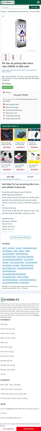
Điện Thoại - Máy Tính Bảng (10, 385)
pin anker (16, 265)
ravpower (19, 248)
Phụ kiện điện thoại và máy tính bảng (18, 11)
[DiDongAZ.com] (10, 2)
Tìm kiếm (34, 7)
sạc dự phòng (28, 259)
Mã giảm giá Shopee (7, 370)
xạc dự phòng (7, 265)
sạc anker (11, 248)
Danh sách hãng (6, 347)
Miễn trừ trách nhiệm (7, 338)
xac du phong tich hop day (27, 280)
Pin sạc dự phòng (34, 11)
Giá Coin (2, 425)
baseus (21, 251)
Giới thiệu (10, 177)
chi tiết (31, 177)
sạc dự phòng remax (9, 271)
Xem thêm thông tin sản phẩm (20, 237)
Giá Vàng (31, 424)
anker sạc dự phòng (27, 265)
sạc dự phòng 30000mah (25, 257)
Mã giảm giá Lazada (7, 365)
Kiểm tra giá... (7, 87)
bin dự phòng (24, 283)
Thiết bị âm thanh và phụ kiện (11, 389)
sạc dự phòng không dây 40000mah (14, 274)
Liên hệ (3, 374)
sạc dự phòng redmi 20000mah (12, 259)
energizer (5, 262)
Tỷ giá (12, 424)
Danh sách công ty (7, 351)
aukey (15, 251)
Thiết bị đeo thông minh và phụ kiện (13, 394)
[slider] (5, 57)
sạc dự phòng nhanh (9, 257)
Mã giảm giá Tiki (6, 361)
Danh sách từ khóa (7, 356)
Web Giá (37, 424)
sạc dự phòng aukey (9, 277)
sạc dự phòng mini (31, 262)
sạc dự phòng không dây (25, 268)
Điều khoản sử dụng (7, 333)
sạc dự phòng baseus (17, 262)
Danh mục (4, 342)
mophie (27, 251)
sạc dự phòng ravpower (10, 280)
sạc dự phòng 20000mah (10, 283)
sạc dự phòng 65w (8, 254)
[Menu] (38, 2)
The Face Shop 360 (21, 424)
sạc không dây (7, 251)
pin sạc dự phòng (22, 277)
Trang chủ (3, 11)
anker (4, 248)
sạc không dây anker (29, 248)
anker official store (22, 254)
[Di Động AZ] (10, 299)
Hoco (7, 70)
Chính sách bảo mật (7, 329)
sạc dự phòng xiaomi (9, 268)
